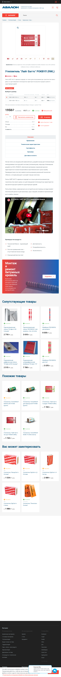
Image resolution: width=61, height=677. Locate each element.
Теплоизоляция (6, 639)
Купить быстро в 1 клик (46, 122)
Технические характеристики (30, 144)
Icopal (42, 636)
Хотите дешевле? (44, 125)
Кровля (24, 634)
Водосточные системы (8, 642)
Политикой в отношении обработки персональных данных (20, 675)
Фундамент (24, 639)
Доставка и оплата (30, 155)
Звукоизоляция (6, 649)
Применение (30, 140)
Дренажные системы (7, 652)
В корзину (47, 117)
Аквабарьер (44, 649)
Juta (42, 644)
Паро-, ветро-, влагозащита (9, 647)
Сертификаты (30, 148)
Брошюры (30, 151)
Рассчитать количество (25, 117)
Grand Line (44, 652)
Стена (23, 636)
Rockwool (43, 634)
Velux (42, 642)
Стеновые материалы (7, 636)
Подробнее (48, 276)
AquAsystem (44, 655)
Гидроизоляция (6, 644)
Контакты (25, 667)
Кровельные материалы (8, 634)
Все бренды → (45, 661)
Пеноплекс (44, 647)
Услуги (4, 667)
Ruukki (43, 639)
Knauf (42, 657)
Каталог (11, 15)
